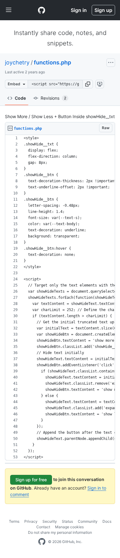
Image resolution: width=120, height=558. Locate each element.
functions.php (52, 62)
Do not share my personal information (60, 532)
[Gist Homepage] (41, 10)
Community (88, 521)
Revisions (53, 98)
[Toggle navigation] (8, 10)
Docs (106, 521)
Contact (43, 527)
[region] (60, 297)
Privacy (31, 521)
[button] (87, 84)
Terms (14, 521)
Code (20, 98)
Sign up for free (31, 479)
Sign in (79, 10)
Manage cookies (69, 527)
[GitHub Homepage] (42, 542)
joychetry (17, 62)
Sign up (103, 10)
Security (49, 521)
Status (67, 521)
